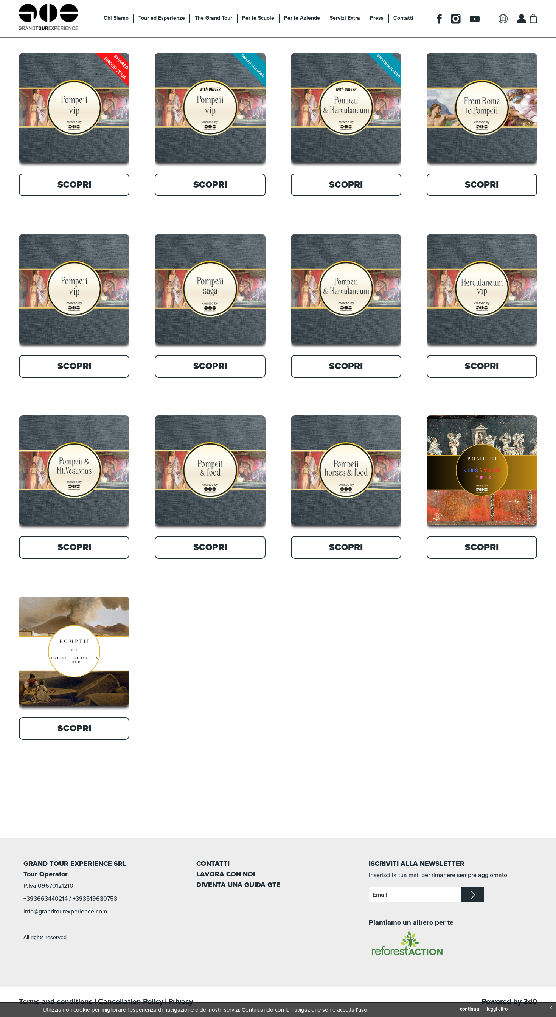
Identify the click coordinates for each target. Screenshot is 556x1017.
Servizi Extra (345, 18)
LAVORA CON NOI (225, 874)
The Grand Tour (213, 18)
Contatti (403, 18)
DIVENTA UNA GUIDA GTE (238, 885)
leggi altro (497, 1009)
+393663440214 (45, 898)
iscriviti (472, 894)
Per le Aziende (302, 18)
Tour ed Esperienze (161, 18)
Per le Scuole (258, 18)
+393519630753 (95, 898)
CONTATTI (213, 863)
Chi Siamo (116, 18)
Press (377, 18)
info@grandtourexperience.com (65, 911)
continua (469, 1009)
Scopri (74, 184)
